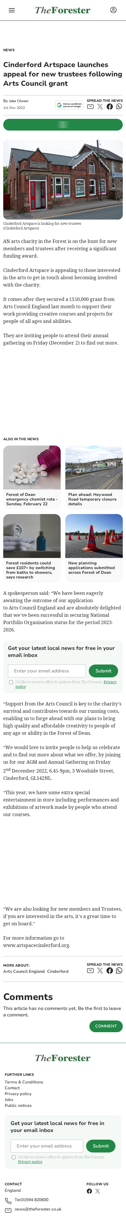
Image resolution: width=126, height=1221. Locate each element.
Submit (103, 671)
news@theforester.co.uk (38, 1209)
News (9, 50)
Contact (12, 1088)
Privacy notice (30, 1162)
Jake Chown (18, 101)
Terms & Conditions (24, 1082)
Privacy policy (18, 1094)
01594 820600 (34, 1200)
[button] (12, 10)
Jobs (9, 1099)
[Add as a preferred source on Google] (69, 105)
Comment (106, 1026)
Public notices (18, 1105)
